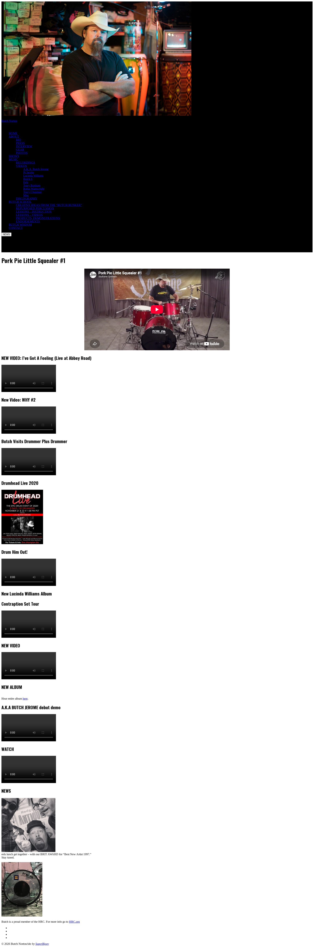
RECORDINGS (25, 162)
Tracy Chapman (32, 192)
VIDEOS (21, 165)
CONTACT (16, 227)
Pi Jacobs (28, 172)
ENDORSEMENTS (28, 221)
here (25, 698)
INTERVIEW (24, 146)
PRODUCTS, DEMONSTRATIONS (38, 218)
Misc (26, 195)
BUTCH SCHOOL (20, 201)
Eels (25, 182)
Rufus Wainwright (33, 188)
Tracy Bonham (31, 185)
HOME (13, 133)
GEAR (20, 149)
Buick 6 (27, 178)
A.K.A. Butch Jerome (36, 169)
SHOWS (14, 156)
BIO (18, 139)
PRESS (20, 143)
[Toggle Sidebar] (6, 234)
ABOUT (14, 136)
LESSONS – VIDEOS (29, 214)
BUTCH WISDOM (20, 224)
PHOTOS (22, 152)
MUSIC (13, 159)
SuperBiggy (42, 943)
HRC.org (74, 921)
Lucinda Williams (33, 175)
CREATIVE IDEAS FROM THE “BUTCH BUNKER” (49, 205)
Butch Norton (9, 120)
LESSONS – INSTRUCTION (34, 211)
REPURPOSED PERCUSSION (35, 208)
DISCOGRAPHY (26, 198)
